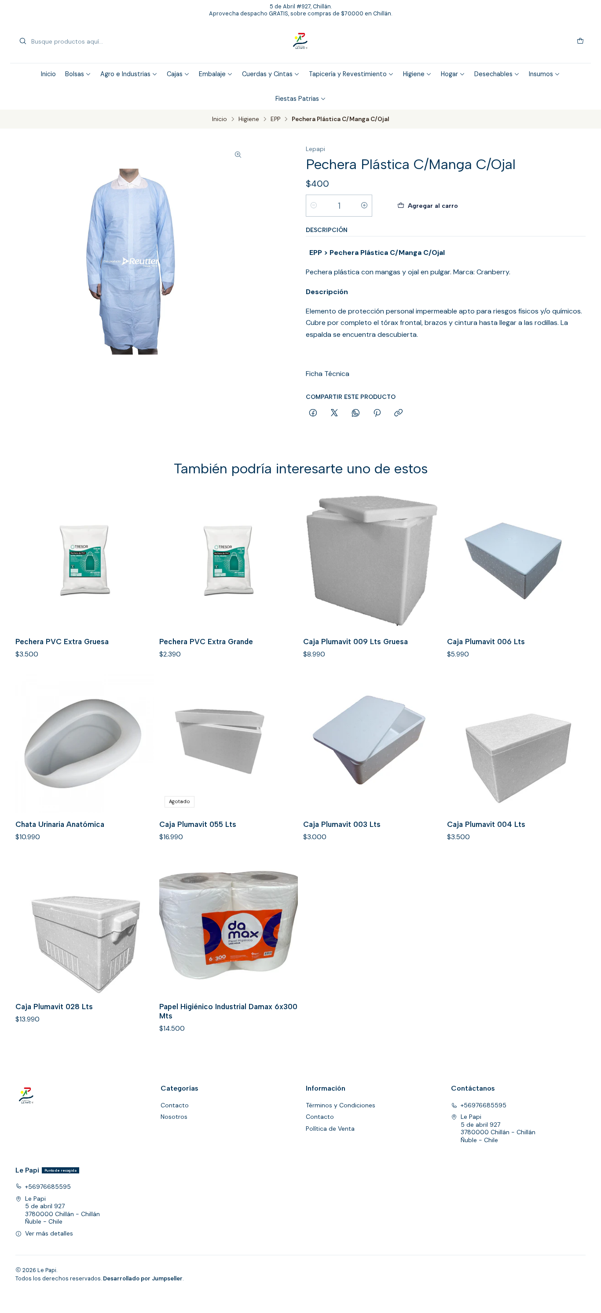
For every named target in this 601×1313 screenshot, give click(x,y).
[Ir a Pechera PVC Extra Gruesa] (84, 560)
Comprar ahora (534, 206)
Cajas (175, 74)
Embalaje (212, 74)
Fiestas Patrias (297, 99)
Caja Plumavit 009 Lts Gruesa (355, 641)
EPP (275, 119)
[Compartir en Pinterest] (377, 413)
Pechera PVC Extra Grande (206, 641)
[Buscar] (22, 41)
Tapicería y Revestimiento (348, 74)
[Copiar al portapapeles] (398, 413)
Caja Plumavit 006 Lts (486, 641)
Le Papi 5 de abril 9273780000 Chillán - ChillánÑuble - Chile (498, 1128)
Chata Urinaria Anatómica (59, 824)
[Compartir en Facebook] (313, 413)
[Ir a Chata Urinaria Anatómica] (84, 743)
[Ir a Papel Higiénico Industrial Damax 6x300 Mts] (228, 925)
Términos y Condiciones (340, 1105)
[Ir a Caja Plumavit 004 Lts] (516, 743)
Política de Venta (330, 1128)
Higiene (414, 74)
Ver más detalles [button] (49, 1233)
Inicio (48, 74)
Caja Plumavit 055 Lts (197, 824)
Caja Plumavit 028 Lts (54, 1006)
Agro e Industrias (125, 74)
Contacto (175, 1105)
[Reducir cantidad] (313, 205)
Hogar (449, 74)
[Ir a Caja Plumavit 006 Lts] (516, 560)
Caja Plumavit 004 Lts (486, 824)
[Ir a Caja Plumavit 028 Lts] (84, 925)
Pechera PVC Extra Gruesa (62, 641)
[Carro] (580, 41)
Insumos (541, 74)
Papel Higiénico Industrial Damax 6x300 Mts (228, 1011)
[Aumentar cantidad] (364, 205)
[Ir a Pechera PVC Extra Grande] (228, 560)
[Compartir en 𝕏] (334, 413)
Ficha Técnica (327, 373)
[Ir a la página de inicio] (300, 41)
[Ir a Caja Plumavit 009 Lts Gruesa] (372, 560)
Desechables (493, 74)
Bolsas (74, 74)
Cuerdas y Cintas (267, 74)
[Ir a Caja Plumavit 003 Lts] (372, 743)
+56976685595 (483, 1105)
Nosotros (174, 1117)
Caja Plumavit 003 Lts (342, 824)
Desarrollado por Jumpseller (143, 1278)
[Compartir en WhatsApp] (355, 413)
